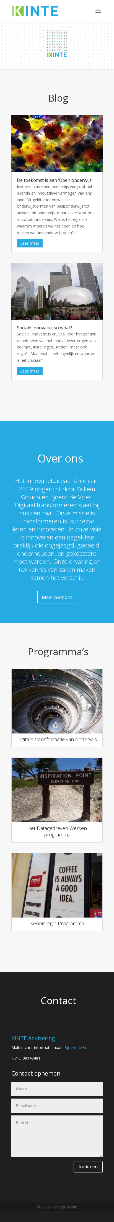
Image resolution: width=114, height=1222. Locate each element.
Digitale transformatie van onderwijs (57, 739)
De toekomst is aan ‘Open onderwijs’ (54, 180)
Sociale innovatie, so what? (44, 328)
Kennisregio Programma (57, 923)
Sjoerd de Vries (78, 1047)
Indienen (88, 1166)
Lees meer (29, 243)
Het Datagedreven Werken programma (57, 831)
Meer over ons (57, 597)
